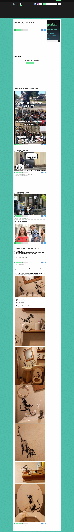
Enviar (59, 3)
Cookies (58, 70)
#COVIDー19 (30, 254)
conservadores (20, 146)
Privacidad (56, 70)
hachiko (23, 218)
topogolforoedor (18, 193)
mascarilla (26, 218)
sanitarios (16, 264)
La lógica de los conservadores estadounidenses (26, 88)
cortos (20, 174)
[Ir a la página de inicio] (17, 3)
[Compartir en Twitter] (45, 30)
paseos (31, 174)
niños (20, 32)
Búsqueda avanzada (57, 42)
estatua (20, 218)
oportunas (22, 32)
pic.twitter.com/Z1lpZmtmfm (30, 259)
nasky (24, 525)
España (24, 245)
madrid (20, 264)
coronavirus (16, 32)
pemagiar (17, 151)
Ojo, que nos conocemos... (21, 150)
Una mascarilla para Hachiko (21, 192)
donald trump (33, 146)
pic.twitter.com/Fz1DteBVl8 (30, 26)
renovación (22, 264)
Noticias (40, 3)
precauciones (30, 32)
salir (33, 32)
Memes (44, 3)
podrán (26, 32)
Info (56, 3)
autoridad (16, 146)
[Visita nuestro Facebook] (35, 4)
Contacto (48, 70)
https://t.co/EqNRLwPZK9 (30, 258)
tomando (35, 32)
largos (26, 174)
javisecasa (17, 23)
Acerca (51, 70)
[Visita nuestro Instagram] (38, 4)
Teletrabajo (52, 3)
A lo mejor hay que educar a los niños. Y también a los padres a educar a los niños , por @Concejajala (29, 21)
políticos (41, 146)
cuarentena (29, 146)
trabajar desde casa (28, 525)
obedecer (37, 146)
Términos (53, 70)
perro (29, 245)
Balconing (48, 3)
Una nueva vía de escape (20, 221)
